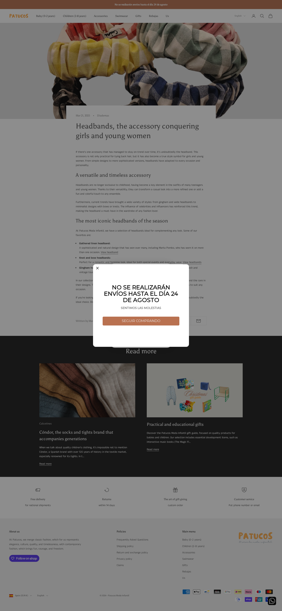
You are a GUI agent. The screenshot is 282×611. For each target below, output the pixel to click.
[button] (97, 268)
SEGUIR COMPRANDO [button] (141, 321)
